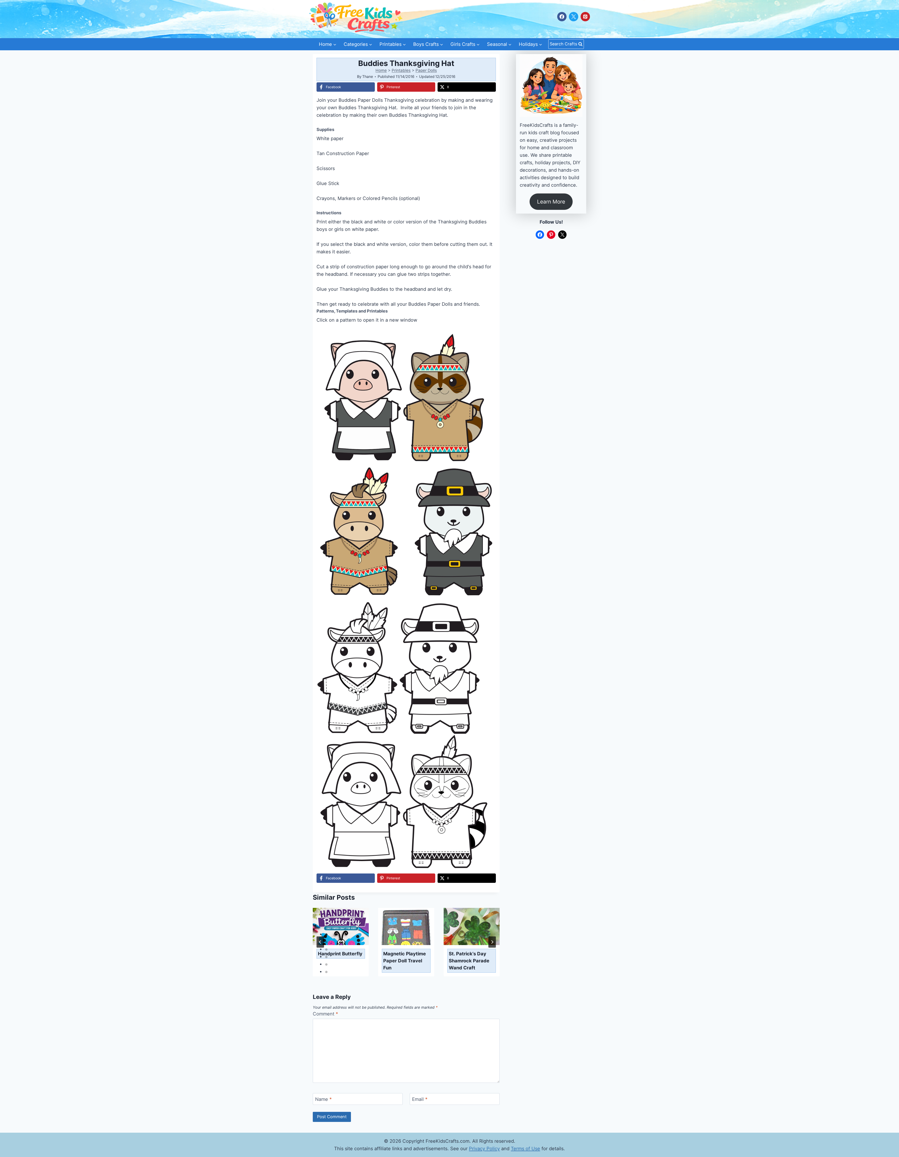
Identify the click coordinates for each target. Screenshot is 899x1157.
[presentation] (341, 926)
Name (323, 1099)
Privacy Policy (484, 1148)
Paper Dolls (426, 70)
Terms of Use (525, 1148)
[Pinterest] (585, 16)
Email (419, 1099)
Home (381, 70)
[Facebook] (562, 16)
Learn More (551, 201)
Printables (401, 70)
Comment (325, 1014)
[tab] (326, 934)
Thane (367, 76)
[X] (573, 16)
